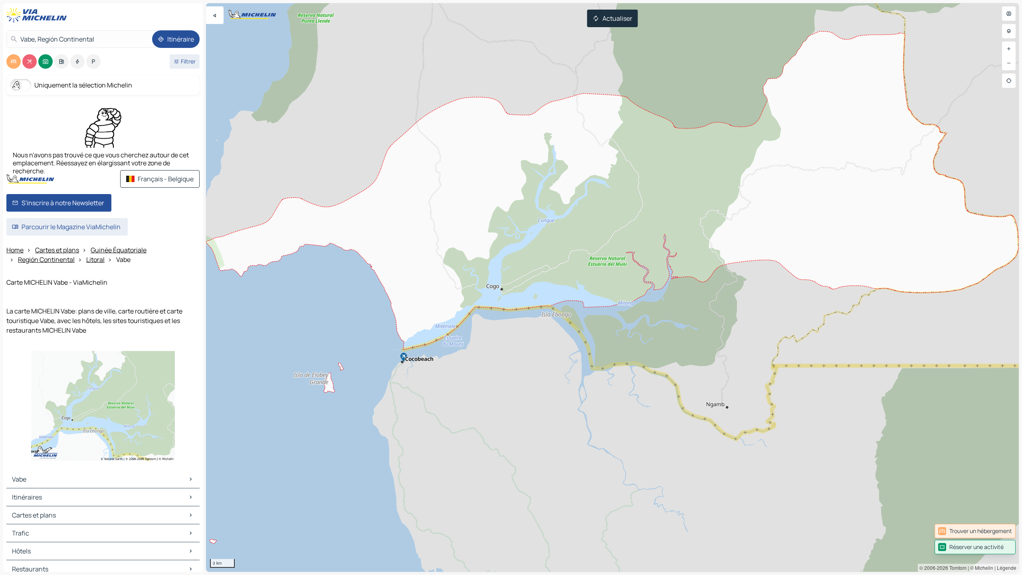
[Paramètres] (1009, 31)
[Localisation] (1009, 80)
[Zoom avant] (1009, 49)
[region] (612, 287)
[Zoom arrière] (1009, 63)
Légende (1006, 567)
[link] (975, 531)
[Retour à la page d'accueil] (38, 15)
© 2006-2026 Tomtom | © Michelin (956, 567)
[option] (13, 61)
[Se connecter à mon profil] (1009, 13)
